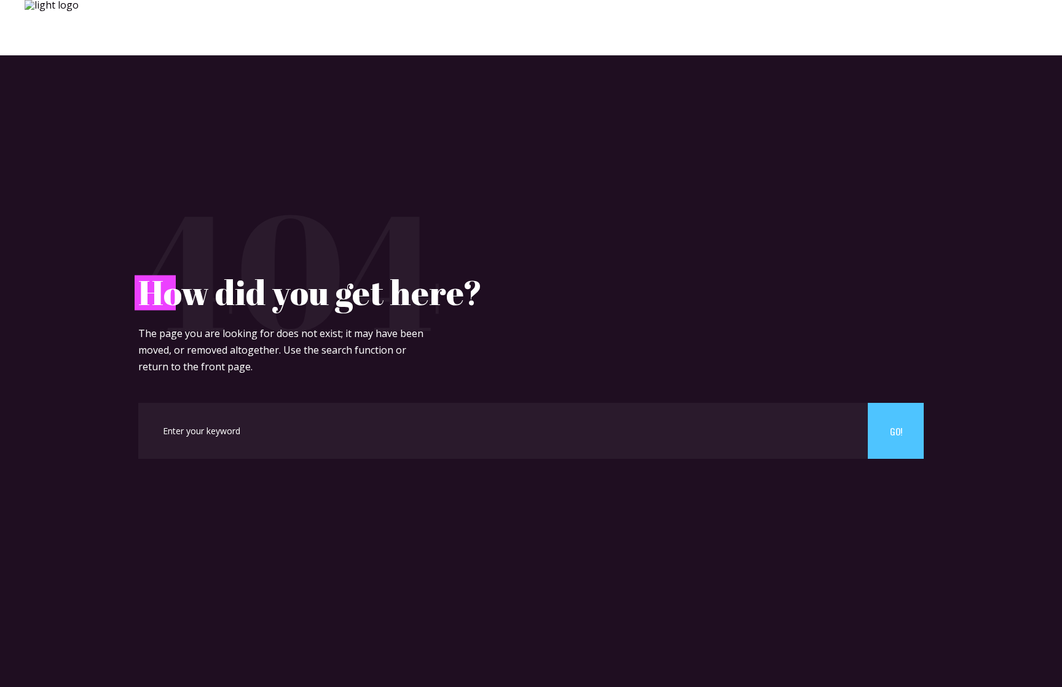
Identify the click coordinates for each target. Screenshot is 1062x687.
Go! (896, 431)
